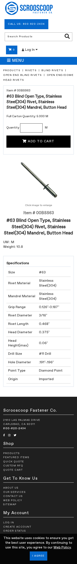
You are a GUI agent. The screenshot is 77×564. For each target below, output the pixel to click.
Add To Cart (41, 141)
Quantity (12, 127)
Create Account (17, 527)
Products (11, 70)
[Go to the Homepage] (29, 9)
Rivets (31, 70)
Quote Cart (13, 470)
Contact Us (13, 496)
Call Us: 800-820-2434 (26, 24)
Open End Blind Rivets (22, 75)
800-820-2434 (14, 428)
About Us (10, 488)
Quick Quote (13, 461)
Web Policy (62, 547)
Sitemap (9, 504)
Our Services (14, 492)
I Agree (38, 556)
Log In (30, 50)
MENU (18, 61)
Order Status (14, 531)
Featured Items (16, 457)
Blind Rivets (52, 70)
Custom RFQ (13, 465)
